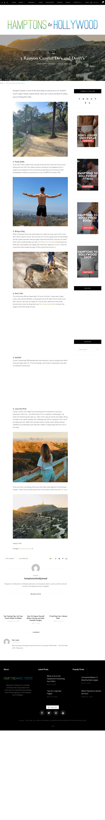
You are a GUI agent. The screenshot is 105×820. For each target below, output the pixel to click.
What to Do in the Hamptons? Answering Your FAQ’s (56, 678)
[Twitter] (49, 712)
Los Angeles (23, 558)
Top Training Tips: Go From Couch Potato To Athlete (13, 617)
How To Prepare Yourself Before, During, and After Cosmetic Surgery (35, 618)
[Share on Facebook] (6, 97)
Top (53, 726)
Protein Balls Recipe (87, 384)
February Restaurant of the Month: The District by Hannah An (87, 414)
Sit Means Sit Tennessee (47, 242)
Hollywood (10, 558)
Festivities (50, 2)
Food (41, 2)
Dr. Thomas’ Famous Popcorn (87, 511)
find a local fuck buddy (48, 304)
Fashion (31, 2)
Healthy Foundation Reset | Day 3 (87, 447)
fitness (52, 52)
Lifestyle (77, 2)
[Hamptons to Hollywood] (52, 23)
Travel (68, 2)
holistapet (56, 244)
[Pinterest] (6, 107)
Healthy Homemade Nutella (87, 350)
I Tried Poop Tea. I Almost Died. (58, 617)
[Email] (6, 112)
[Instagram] (56, 712)
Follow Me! (53, 707)
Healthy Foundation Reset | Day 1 (87, 479)
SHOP (87, 2)
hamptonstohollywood (47, 64)
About (21, 2)
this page (64, 489)
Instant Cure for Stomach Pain (87, 544)
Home (14, 2)
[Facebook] (42, 712)
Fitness (60, 2)
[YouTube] (63, 712)
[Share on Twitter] (6, 102)
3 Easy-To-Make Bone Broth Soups (87, 318)
